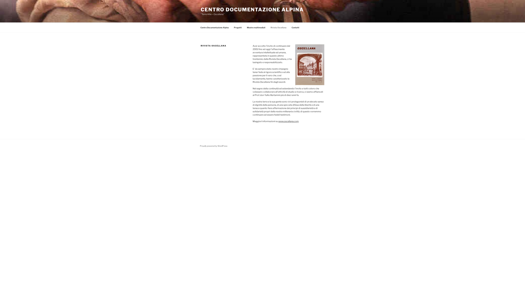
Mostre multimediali (256, 27)
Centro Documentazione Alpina (252, 10)
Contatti (295, 27)
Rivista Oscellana (278, 27)
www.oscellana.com (288, 121)
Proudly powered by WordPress (213, 146)
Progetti (238, 27)
